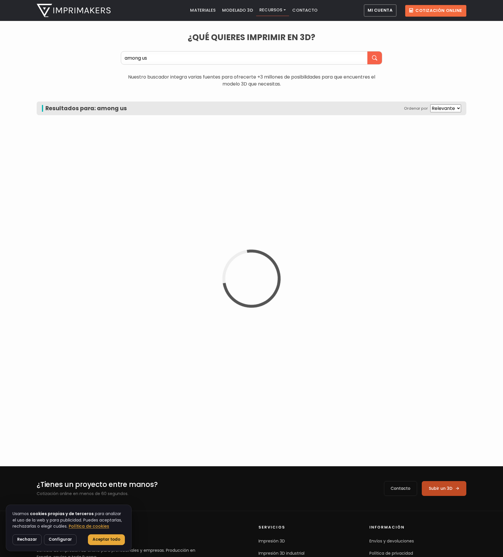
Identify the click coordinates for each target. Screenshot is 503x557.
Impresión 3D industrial (281, 553)
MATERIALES (202, 10)
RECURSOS (270, 10)
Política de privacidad (391, 553)
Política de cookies (89, 526)
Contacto (400, 488)
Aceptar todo (106, 539)
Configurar (60, 539)
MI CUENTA (380, 10)
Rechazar (27, 539)
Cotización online (438, 10)
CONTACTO (305, 10)
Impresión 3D (271, 541)
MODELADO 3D (237, 10)
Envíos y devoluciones (391, 541)
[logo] (74, 10)
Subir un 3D (440, 488)
